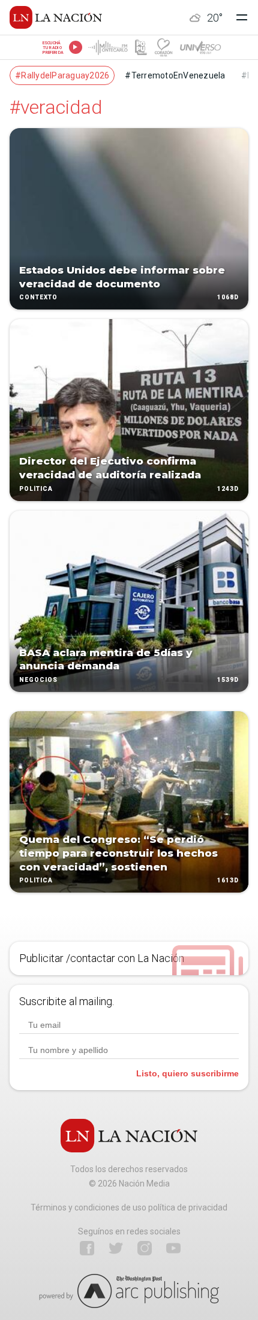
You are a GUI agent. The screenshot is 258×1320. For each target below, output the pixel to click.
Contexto (38, 298)
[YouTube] (173, 1248)
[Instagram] (144, 1248)
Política (36, 488)
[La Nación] (56, 17)
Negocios (38, 679)
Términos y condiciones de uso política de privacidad (129, 1207)
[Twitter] (115, 1248)
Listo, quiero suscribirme (187, 1073)
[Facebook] (87, 1248)
